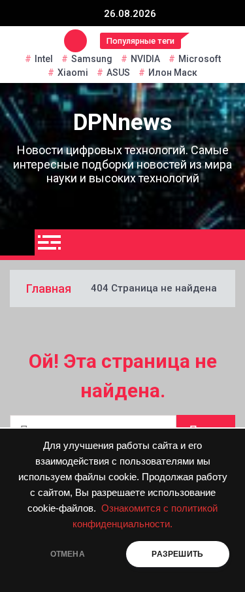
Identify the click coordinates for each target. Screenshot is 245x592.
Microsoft (199, 59)
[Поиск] (230, 245)
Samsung (91, 59)
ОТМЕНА (67, 554)
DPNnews (122, 122)
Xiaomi (72, 72)
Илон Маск (172, 72)
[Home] (17, 242)
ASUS (118, 72)
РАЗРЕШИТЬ (177, 554)
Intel (44, 59)
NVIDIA (145, 59)
